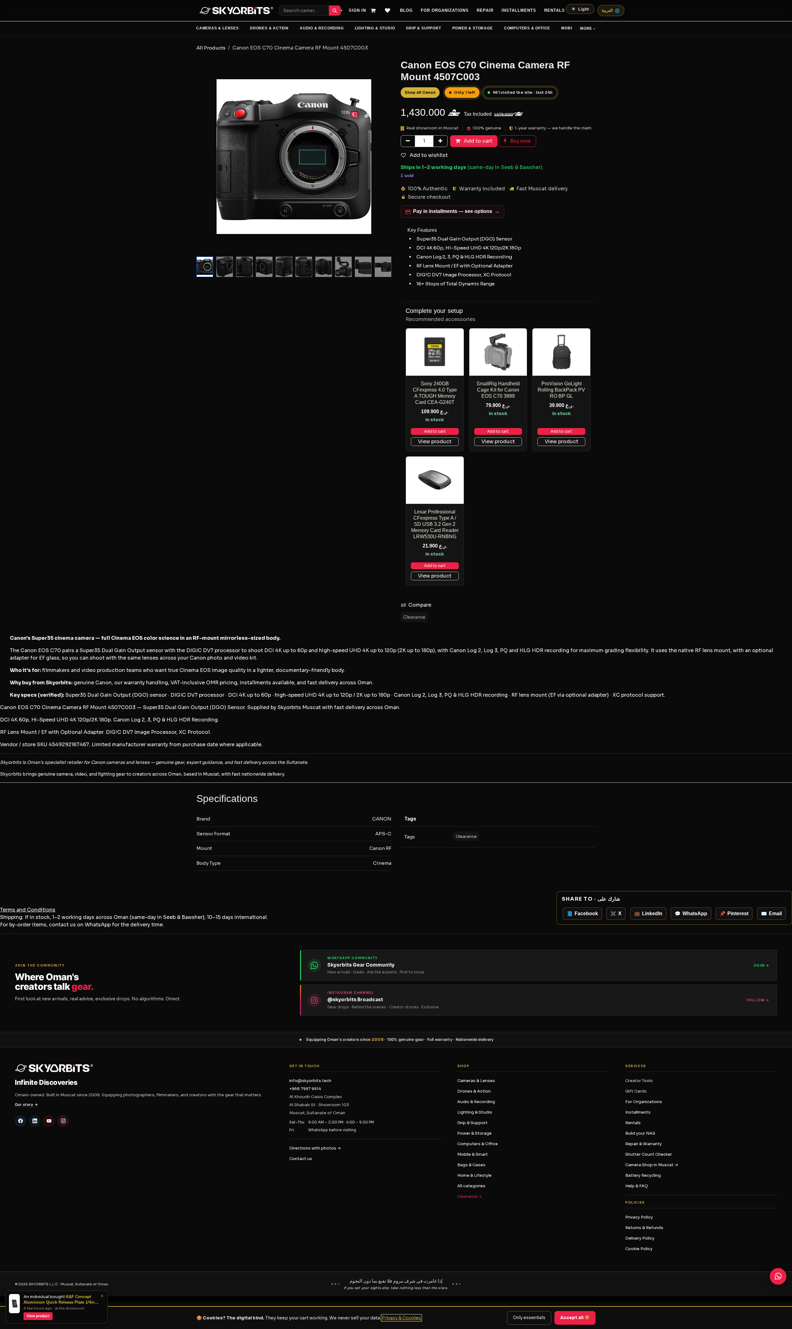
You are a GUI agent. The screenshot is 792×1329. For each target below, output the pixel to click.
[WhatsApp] (778, 1276)
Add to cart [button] (477, 141)
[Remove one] (408, 141)
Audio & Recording (322, 28)
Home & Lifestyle (474, 1175)
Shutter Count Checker (648, 1154)
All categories (471, 1185)
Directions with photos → (315, 1148)
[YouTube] (48, 1121)
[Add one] (440, 141)
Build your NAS (640, 1133)
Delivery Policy (639, 1238)
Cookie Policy (638, 1248)
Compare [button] (419, 605)
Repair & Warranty (643, 1143)
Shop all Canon (420, 92)
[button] (206, 156)
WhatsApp (98, 924)
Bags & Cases (471, 1164)
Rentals (554, 10)
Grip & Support (423, 28)
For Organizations (445, 10)
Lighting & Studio (375, 28)
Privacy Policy (639, 1217)
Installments (638, 1112)
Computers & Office (527, 28)
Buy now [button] (520, 141)
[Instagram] (63, 1121)
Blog (406, 10)
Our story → (26, 1104)
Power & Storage (472, 28)
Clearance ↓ (469, 1196)
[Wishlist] (390, 10)
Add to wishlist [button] (428, 155)
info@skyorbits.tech (310, 1080)
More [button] (586, 28)
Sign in (357, 10)
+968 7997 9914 (305, 1088)
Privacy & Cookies (401, 1318)
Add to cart (435, 431)
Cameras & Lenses (217, 28)
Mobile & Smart (472, 1154)
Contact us (300, 1158)
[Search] (335, 10)
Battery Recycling (643, 1175)
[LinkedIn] (34, 1121)
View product (434, 441)
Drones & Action (269, 28)
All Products (211, 48)
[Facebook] (20, 1121)
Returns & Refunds (644, 1227)
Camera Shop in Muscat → (651, 1164)
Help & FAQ (636, 1185)
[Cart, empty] (376, 10)
